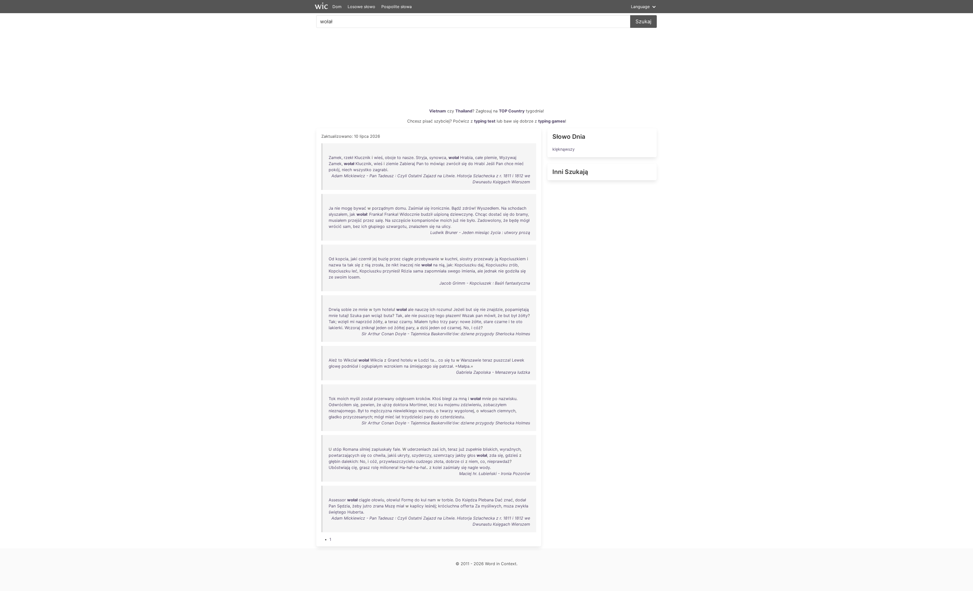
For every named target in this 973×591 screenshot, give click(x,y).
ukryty (403, 455)
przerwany (384, 398)
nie (337, 208)
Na (504, 208)
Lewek (518, 360)
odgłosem (405, 398)
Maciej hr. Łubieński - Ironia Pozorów (494, 473)
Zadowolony (489, 220)
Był (361, 410)
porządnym (383, 208)
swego (454, 270)
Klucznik (362, 157)
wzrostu (426, 410)
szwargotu (396, 226)
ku (440, 404)
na (438, 226)
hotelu (388, 309)
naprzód (364, 321)
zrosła (377, 264)
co (440, 360)
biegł (447, 398)
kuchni (451, 258)
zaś (435, 449)
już (456, 220)
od (390, 327)
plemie (490, 157)
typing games (551, 121)
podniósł (350, 366)
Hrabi (479, 163)
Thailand (463, 110)
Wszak (468, 315)
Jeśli (490, 163)
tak (350, 264)
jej (374, 258)
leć (354, 270)
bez (356, 226)
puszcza (502, 360)
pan (366, 315)
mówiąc (437, 163)
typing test (484, 121)
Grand (393, 360)
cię (354, 467)
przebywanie (427, 258)
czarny (405, 321)
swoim (340, 277)
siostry (466, 258)
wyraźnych (510, 449)
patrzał (446, 366)
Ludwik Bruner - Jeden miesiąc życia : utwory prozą (480, 232)
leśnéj (430, 505)
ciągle (364, 499)
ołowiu (377, 499)
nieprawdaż (498, 461)
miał (400, 505)
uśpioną (441, 214)
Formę (407, 499)
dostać (495, 214)
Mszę (390, 505)
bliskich (490, 449)
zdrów (468, 208)
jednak (490, 270)
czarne (500, 321)
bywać (359, 208)
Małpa (464, 366)
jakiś (392, 455)
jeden (381, 327)
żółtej (399, 327)
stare (488, 321)
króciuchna (448, 505)
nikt (395, 264)
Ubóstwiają (339, 467)
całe (479, 157)
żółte (476, 321)
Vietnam (437, 110)
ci (462, 461)
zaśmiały (451, 467)
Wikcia (350, 360)
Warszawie (471, 360)
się (464, 163)
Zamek (335, 157)
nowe (465, 321)
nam (432, 499)
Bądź (456, 208)
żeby (357, 505)
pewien (367, 404)
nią (367, 264)
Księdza (469, 499)
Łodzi (423, 360)
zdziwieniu (471, 404)
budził (427, 214)
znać (508, 499)
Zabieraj (407, 163)
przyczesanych (357, 416)
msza (508, 505)
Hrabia (466, 157)
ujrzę (387, 404)
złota (438, 461)
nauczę (421, 309)
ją (496, 258)
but (469, 309)
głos (471, 455)
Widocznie (410, 214)
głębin (334, 461)
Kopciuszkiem (512, 258)
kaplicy (417, 505)
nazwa (335, 264)
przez (368, 220)
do (470, 163)
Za (477, 505)
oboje (390, 157)
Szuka (356, 315)
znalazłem (418, 226)
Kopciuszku (465, 264)
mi (352, 321)
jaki (354, 258)
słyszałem (338, 214)
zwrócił (453, 163)
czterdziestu (452, 416)
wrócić (335, 226)
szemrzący (444, 455)
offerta (467, 505)
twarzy (446, 410)
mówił (489, 315)
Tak (399, 315)
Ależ (333, 360)
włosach (488, 410)
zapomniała (435, 270)
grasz (364, 467)
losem (354, 277)
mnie (363, 309)
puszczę (426, 315)
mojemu (451, 404)
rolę (375, 467)
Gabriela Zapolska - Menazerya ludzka (493, 372)
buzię (383, 258)
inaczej (406, 264)
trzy (444, 321)
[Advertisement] (486, 69)
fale (396, 449)
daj (480, 264)
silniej (365, 449)
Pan (419, 163)
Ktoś (436, 398)
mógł (525, 220)
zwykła (521, 505)
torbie (447, 499)
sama (418, 270)
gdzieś (511, 455)
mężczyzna (381, 410)
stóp (337, 449)
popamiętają (517, 309)
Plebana (486, 499)
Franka (375, 214)
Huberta (355, 512)
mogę (346, 208)
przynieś (391, 270)
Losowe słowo (361, 6)
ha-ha (419, 467)
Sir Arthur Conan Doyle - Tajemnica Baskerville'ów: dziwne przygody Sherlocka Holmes (446, 333)
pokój (334, 169)
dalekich (350, 461)
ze (331, 277)
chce (508, 163)
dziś (424, 327)
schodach (517, 208)
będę (514, 220)
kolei (437, 467)
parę (428, 416)
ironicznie (440, 208)
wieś (378, 157)
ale (480, 270)
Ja (331, 208)
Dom (337, 6)
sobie (346, 309)
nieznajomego (342, 410)
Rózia (406, 270)
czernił (365, 258)
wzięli (343, 321)
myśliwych (491, 505)
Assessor (337, 499)
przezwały (484, 258)
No (466, 327)
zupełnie (474, 449)
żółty (523, 315)
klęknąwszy (563, 149)
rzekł (348, 157)
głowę (334, 366)
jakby (461, 455)
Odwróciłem (340, 404)
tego (440, 315)
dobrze (452, 461)
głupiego (376, 226)
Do (458, 499)
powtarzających (344, 455)
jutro (367, 505)
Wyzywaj (507, 157)
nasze (408, 157)
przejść (355, 220)
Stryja (421, 157)
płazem (453, 315)
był (514, 315)
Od (331, 258)
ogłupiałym (372, 366)
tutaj (343, 315)
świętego (337, 512)
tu (453, 360)
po (494, 398)
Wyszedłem (488, 208)
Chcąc (481, 214)
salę (379, 220)
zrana (378, 505)
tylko (434, 321)
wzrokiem (393, 366)
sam (347, 226)
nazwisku (507, 398)
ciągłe (407, 258)
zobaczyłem (495, 404)
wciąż (376, 315)
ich (364, 226)
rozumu (444, 309)
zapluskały (381, 449)
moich (446, 220)
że (505, 220)
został (367, 398)
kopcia (341, 258)
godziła (512, 270)
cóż (477, 327)
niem (473, 461)
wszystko (362, 169)
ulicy (446, 226)
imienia (468, 270)
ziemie (392, 163)
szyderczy (421, 455)
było (471, 220)
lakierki (335, 327)
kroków (423, 398)
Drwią (334, 309)
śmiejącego (421, 366)
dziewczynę (461, 214)
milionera (388, 467)
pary (453, 321)
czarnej (454, 327)
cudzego (424, 461)
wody (484, 467)
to (399, 157)
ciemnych (506, 410)
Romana (350, 449)
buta (388, 315)
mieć (519, 163)
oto (519, 321)
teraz (393, 321)
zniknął (368, 327)
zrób (513, 264)
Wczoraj (352, 327)
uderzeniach (419, 449)
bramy (522, 214)
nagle (473, 467)
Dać (498, 499)
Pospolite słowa (396, 6)
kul (423, 499)
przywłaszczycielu (397, 461)
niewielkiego (405, 410)
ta (344, 264)
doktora (400, 404)
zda (492, 455)
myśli (355, 398)
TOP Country (512, 110)
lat (398, 416)
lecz (433, 404)
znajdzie (495, 309)
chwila (379, 455)
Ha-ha (405, 467)
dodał (520, 499)
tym (377, 309)
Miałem (421, 321)
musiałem (338, 220)
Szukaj (643, 21)
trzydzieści (412, 416)
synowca (437, 157)
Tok (332, 398)
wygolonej (464, 410)
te (513, 321)
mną (463, 398)
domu (400, 208)
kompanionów (425, 220)
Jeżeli (458, 309)
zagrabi (380, 169)
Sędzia (343, 505)
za (455, 398)
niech (347, 169)
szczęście (401, 220)
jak (352, 214)
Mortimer (418, 404)
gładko (335, 416)
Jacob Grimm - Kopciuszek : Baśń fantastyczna (484, 283)
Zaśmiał (415, 208)
